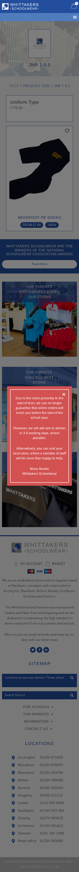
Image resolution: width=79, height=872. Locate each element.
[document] (39, 436)
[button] (64, 394)
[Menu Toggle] (70, 17)
